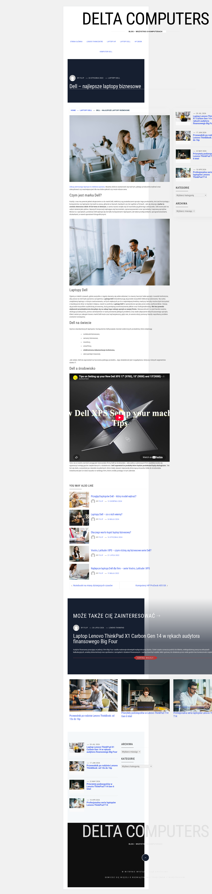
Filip (82, 78)
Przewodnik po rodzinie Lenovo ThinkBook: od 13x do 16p (102, 766)
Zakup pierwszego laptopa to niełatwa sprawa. (87, 187)
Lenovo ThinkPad (116, 628)
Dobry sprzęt (78, 707)
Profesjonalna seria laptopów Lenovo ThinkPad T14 (101, 803)
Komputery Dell (106, 52)
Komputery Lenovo (93, 707)
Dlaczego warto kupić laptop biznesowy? (111, 532)
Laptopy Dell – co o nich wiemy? (106, 514)
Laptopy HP (111, 42)
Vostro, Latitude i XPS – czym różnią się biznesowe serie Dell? (121, 550)
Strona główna (76, 42)
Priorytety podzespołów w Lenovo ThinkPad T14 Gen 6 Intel (100, 786)
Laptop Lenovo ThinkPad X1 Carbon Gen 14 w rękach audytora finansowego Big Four (136, 639)
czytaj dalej (145, 658)
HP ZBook (138, 42)
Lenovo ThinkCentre (95, 42)
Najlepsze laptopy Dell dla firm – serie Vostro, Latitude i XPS (120, 568)
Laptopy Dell (125, 42)
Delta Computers (145, 19)
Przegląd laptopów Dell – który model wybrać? (113, 496)
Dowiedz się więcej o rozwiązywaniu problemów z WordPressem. (145, 877)
